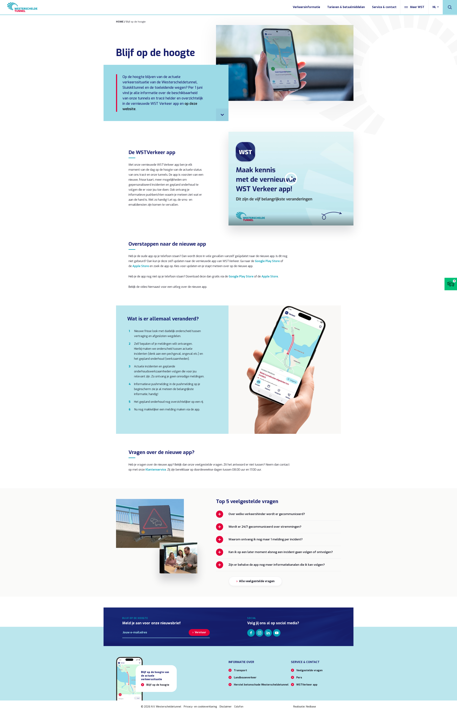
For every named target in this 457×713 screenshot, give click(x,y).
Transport (240, 670)
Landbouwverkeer (245, 677)
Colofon (238, 706)
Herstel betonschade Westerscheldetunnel (261, 684)
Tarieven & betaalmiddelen (346, 7)
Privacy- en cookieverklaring (200, 706)
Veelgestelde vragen (309, 670)
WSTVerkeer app (306, 684)
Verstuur (200, 632)
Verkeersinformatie (306, 7)
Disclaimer (226, 706)
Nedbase (311, 706)
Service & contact (384, 7)
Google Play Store (267, 261)
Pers (299, 677)
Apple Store (140, 266)
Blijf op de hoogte (157, 685)
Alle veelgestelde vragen (257, 581)
